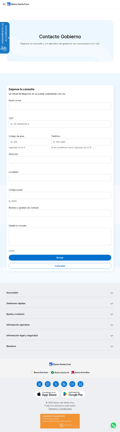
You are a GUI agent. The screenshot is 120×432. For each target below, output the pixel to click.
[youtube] (72, 384)
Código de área (16, 136)
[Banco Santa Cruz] (60, 364)
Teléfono (55, 136)
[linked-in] (80, 384)
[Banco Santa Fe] (60, 372)
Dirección (13, 154)
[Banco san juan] (39, 372)
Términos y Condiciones (60, 409)
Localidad (13, 172)
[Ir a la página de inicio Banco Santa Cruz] (63, 4)
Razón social (15, 100)
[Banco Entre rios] (80, 372)
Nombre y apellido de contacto (24, 207)
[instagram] (48, 384)
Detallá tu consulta (17, 225)
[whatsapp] (64, 384)
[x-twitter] (56, 384)
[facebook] (39, 384)
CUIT (11, 118)
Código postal (15, 190)
